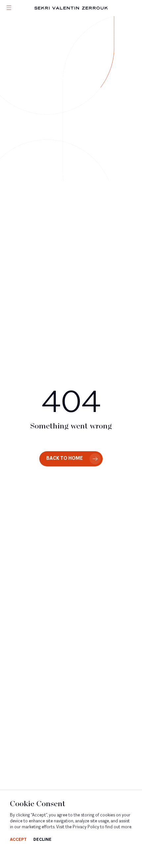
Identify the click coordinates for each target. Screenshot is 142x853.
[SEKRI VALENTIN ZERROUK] (71, 8)
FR (9, 52)
